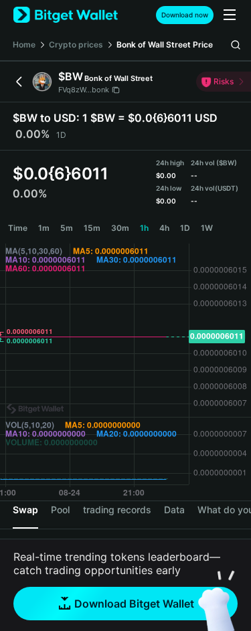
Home (24, 44)
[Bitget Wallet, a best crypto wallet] (65, 15)
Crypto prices (76, 44)
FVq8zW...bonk (83, 89)
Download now (184, 15)
